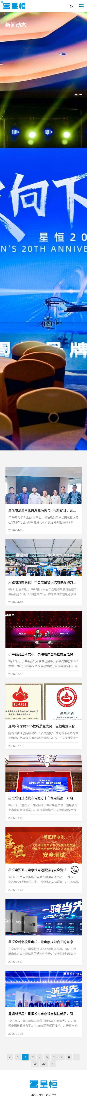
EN (71, 6)
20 (44, 1063)
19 (35, 1063)
